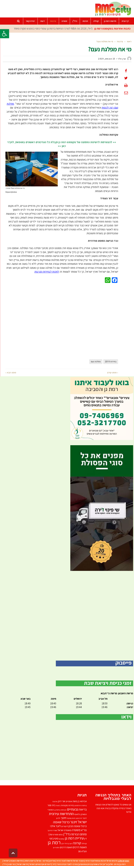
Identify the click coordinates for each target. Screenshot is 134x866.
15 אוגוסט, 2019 (106, 58)
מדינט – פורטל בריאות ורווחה (36, 860)
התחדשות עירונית (61, 813)
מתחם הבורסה (79, 834)
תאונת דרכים (66, 847)
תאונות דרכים (80, 847)
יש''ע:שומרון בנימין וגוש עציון (90, 864)
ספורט (55, 834)
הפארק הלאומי (80, 814)
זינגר (85, 818)
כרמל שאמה (61, 822)
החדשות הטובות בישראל (13, 860)
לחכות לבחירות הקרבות (47, 272)
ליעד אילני (55, 826)
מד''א (84, 830)
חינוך (63, 818)
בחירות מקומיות (67, 805)
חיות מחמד (71, 818)
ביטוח (58, 805)
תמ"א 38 (82, 851)
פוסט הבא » (10, 372)
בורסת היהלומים (81, 805)
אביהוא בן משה (80, 801)
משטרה (76, 830)
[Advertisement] (61, 320)
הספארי (50, 809)
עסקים (61, 838)
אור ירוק (61, 801)
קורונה (77, 843)
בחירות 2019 (110, 361)
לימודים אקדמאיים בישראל (40, 864)
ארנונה (54, 801)
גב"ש (106, 864)
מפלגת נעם (96, 361)
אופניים (69, 801)
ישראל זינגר (78, 821)
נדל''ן (66, 834)
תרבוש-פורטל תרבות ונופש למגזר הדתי (101, 860)
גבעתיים (72, 809)
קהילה (84, 843)
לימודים (64, 826)
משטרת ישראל (64, 830)
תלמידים (56, 847)
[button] (4, 33)
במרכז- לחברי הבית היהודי (67, 864)
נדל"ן (5, 864)
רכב (62, 843)
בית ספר (51, 805)
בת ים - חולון (114, 864)
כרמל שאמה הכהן (78, 826)
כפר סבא (12, 864)
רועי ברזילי (68, 843)
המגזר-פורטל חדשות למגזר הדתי (70, 860)
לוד (54, 864)
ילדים (58, 818)
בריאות (83, 809)
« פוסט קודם (112, 372)
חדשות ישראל (22, 864)
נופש (61, 834)
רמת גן (54, 842)
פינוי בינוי (54, 838)
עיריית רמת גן (74, 838)
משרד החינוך (52, 830)
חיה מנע (79, 818)
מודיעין (52, 860)
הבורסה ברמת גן (60, 810)
